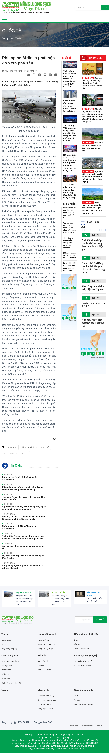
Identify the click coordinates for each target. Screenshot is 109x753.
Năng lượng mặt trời (46, 644)
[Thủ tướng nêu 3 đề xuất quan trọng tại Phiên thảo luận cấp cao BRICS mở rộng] (70, 64)
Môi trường (6, 674)
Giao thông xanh (83, 689)
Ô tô (76, 695)
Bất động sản (6, 665)
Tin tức (19, 38)
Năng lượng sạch (47, 634)
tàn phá (24, 453)
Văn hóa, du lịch (44, 669)
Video (4, 689)
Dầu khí (77, 644)
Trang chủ (7, 38)
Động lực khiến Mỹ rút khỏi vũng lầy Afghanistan (19, 478)
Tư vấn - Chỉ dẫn (58, 592)
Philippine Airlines (28, 447)
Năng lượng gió (44, 640)
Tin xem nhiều (68, 204)
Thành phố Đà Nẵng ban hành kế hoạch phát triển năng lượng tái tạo (93, 268)
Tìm (105, 7)
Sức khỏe (41, 665)
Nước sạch (5, 678)
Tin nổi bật (66, 58)
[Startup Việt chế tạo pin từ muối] (80, 596)
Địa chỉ (74, 725)
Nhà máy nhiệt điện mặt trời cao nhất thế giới (93, 323)
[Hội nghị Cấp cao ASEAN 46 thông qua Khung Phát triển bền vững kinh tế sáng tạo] (70, 148)
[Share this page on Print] (34, 74)
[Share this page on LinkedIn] (50, 74)
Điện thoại (87, 725)
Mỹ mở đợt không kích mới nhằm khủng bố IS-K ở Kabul (23, 556)
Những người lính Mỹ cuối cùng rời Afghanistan (19, 527)
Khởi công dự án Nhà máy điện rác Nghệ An (93, 288)
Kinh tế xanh (43, 661)
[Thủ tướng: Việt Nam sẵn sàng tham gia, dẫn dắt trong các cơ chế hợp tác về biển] (70, 119)
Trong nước (6, 640)
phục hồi (45, 447)
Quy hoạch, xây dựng (10, 661)
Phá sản (12, 447)
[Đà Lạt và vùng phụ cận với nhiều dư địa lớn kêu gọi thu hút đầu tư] (8, 596)
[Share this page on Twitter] (45, 74)
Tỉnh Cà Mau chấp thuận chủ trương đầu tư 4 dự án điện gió (93, 245)
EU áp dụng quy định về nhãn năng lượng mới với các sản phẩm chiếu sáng (22, 488)
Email (100, 725)
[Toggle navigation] (4, 20)
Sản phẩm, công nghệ (94, 593)
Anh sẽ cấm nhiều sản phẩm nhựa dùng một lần (23, 547)
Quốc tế (4, 644)
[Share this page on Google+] (40, 74)
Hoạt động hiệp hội (9, 648)
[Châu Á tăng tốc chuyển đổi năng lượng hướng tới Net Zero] (70, 94)
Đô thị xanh (6, 669)
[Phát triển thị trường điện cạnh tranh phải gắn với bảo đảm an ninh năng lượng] (92, 194)
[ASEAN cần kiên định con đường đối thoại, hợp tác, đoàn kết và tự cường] (70, 178)
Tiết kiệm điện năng (46, 695)
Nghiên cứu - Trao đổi (83, 665)
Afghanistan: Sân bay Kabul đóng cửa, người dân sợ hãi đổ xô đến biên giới (24, 507)
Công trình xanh (44, 704)
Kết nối (42, 655)
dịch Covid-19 (10, 453)
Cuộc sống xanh (10, 655)
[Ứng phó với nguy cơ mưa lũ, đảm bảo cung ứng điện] (92, 134)
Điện (76, 640)
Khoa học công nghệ (85, 655)
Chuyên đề (44, 689)
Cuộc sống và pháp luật (11, 683)
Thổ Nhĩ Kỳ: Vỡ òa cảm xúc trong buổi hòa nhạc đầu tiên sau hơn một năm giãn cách (23, 537)
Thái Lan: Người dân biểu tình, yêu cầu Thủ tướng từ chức (23, 498)
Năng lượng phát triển (86, 634)
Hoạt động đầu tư (23, 592)
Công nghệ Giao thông (83, 704)
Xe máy (77, 700)
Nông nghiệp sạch (45, 708)
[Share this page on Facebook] (56, 74)
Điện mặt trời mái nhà (47, 700)
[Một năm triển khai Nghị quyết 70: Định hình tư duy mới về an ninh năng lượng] (92, 163)
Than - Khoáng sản (81, 648)
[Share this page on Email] (29, 74)
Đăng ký (100, 620)
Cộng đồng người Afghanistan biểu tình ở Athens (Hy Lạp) (22, 566)
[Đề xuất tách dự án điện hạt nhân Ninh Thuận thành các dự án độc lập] (92, 69)
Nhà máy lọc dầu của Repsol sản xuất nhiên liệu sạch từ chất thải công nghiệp (23, 517)
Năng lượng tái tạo (45, 648)
